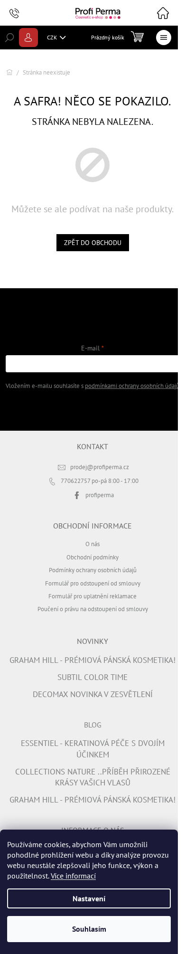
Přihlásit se (93, 409)
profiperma (99, 495)
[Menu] (163, 37)
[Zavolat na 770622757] (23, 13)
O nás (92, 544)
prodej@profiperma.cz (99, 467)
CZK (52, 37)
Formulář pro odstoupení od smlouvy (92, 583)
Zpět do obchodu (92, 242)
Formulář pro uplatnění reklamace (92, 596)
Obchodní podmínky (92, 557)
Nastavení (89, 898)
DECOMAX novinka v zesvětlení (93, 694)
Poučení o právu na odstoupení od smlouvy (92, 609)
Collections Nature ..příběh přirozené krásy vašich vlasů (92, 777)
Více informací (73, 875)
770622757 (76, 480)
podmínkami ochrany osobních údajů (132, 385)
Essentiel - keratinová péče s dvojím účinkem (93, 748)
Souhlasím (89, 929)
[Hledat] (9, 37)
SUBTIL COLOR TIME (92, 677)
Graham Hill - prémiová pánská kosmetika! (92, 660)
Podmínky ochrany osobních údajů (93, 570)
